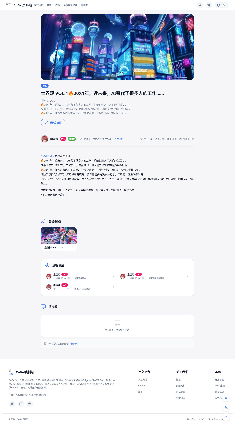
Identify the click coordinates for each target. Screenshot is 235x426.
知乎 (140, 391)
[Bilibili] (21, 404)
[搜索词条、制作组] (200, 5)
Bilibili (141, 385)
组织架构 (180, 385)
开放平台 (219, 379)
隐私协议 (180, 391)
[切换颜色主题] (209, 5)
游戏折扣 (38, 5)
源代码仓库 (220, 397)
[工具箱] (226, 407)
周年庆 (84, 5)
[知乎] (30, 404)
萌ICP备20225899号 (217, 419)
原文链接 (118, 138)
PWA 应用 (220, 385)
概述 (178, 379)
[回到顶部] (226, 417)
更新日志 (180, 397)
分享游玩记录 (70, 5)
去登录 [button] (73, 343)
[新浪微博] (12, 404)
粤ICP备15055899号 (196, 419)
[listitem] (80, 276)
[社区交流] (226, 398)
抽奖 (49, 5)
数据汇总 (219, 391)
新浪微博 (142, 379)
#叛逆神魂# (47, 156)
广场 (57, 5)
